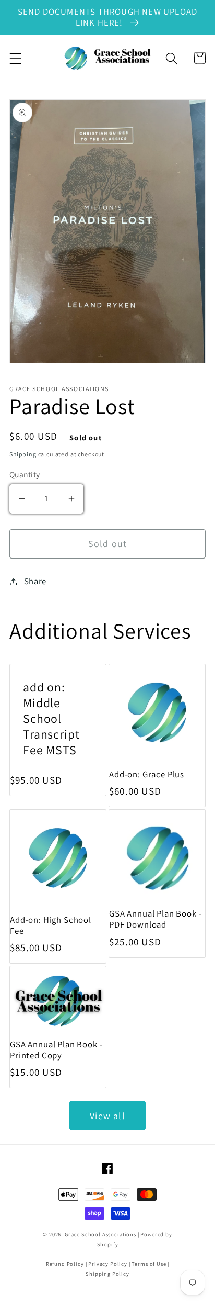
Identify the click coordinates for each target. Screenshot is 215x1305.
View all (107, 1116)
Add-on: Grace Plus (146, 774)
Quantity (24, 474)
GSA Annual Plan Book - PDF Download (155, 919)
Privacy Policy (107, 1263)
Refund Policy (65, 1263)
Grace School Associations (100, 1234)
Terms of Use (149, 1263)
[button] (16, 58)
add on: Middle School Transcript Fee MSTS (51, 718)
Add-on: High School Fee (50, 925)
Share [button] (35, 581)
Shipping (23, 454)
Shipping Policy (107, 1273)
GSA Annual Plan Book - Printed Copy (56, 1050)
